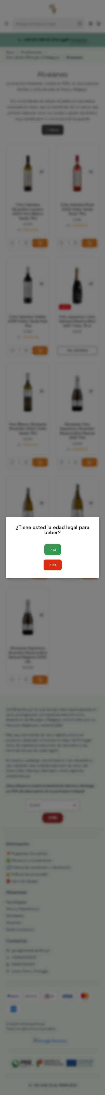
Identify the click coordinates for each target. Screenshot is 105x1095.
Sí (54, 550)
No (54, 565)
